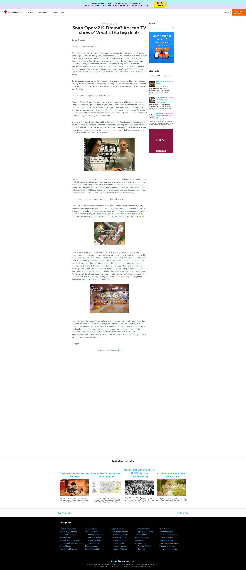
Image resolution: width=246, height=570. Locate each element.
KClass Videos (91, 529)
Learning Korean (116, 529)
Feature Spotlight (145, 546)
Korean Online (119, 543)
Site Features (140, 543)
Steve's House (166, 529)
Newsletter (139, 540)
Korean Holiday (94, 540)
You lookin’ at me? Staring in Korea (74, 475)
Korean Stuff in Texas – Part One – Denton (107, 475)
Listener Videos (141, 535)
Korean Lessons (120, 540)
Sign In (227, 12)
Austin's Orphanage (68, 529)
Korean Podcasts (120, 549)
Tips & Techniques (145, 532)
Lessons (31, 12)
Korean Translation (92, 549)
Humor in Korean (95, 537)
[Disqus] (123, 377)
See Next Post (182, 513)
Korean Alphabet (120, 535)
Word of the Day (166, 540)
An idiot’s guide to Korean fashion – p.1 (171, 475)
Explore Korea (65, 537)
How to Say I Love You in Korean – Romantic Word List (164, 115)
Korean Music (93, 543)
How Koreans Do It (114, 350)
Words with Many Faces (169, 543)
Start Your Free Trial (162, 49)
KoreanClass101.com (135, 564)
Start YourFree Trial (238, 12)
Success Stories (166, 532)
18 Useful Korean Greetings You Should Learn (165, 98)
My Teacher (54, 12)
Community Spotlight (68, 532)
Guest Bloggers (66, 546)
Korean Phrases (119, 546)
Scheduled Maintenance (73, 543)
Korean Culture (91, 532)
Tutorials (141, 549)
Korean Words (144, 529)
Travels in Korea (166, 537)
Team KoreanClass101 (169, 535)
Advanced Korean (120, 532)
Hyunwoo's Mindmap (68, 549)
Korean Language (92, 546)
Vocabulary (42, 12)
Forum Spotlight (69, 535)
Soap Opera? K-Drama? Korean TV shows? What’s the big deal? (109, 30)
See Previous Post (65, 513)
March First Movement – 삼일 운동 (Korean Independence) (139, 473)
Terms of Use (155, 564)
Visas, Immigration (170, 549)
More (63, 12)
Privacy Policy (145, 564)
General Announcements (70, 540)
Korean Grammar (120, 537)
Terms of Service (142, 566)
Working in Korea (167, 546)
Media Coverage (141, 537)
